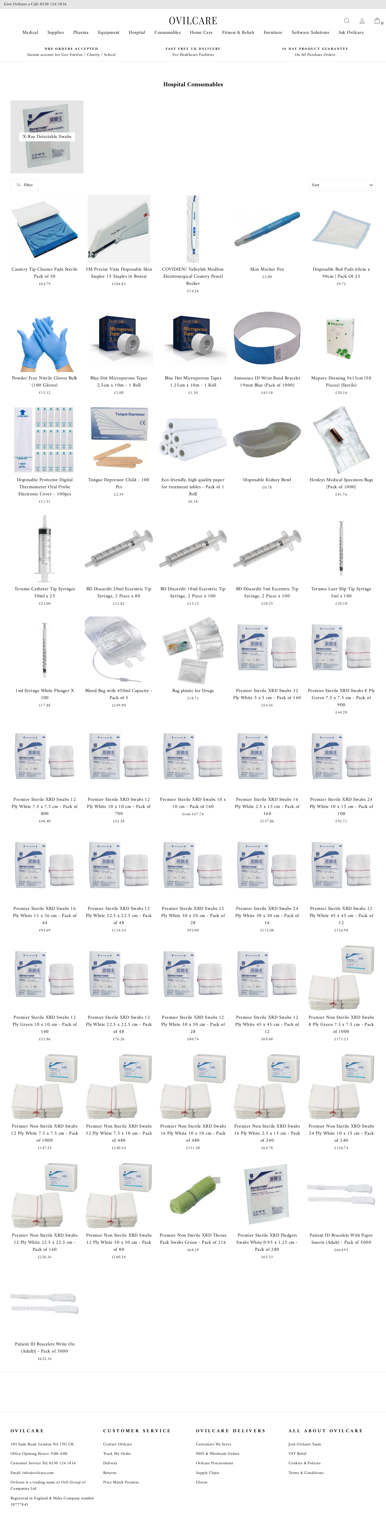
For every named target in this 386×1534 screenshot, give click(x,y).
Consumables (167, 33)
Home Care (201, 33)
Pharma (81, 33)
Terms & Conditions (306, 1473)
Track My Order (117, 1453)
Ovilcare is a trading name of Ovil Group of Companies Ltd (48, 1485)
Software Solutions (310, 33)
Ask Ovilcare (351, 33)
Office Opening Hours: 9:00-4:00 (39, 1453)
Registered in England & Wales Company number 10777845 (52, 1501)
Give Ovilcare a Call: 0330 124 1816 (35, 4)
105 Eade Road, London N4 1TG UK (42, 1444)
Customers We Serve (213, 1444)
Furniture (273, 33)
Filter (28, 185)
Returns (110, 1473)
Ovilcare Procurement (214, 1463)
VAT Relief (298, 1453)
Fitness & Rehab (238, 33)
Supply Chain (207, 1473)
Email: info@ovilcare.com (32, 1473)
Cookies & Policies (305, 1463)
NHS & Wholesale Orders (218, 1453)
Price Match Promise (121, 1482)
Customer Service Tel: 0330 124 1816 (43, 1463)
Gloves (202, 1482)
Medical (30, 33)
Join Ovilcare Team (305, 1444)
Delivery (110, 1463)
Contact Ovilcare (117, 1444)
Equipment (108, 33)
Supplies (56, 33)
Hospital (137, 33)
